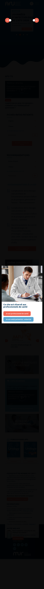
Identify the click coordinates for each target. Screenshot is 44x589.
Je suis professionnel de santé (17, 314)
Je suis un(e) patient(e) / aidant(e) (18, 319)
